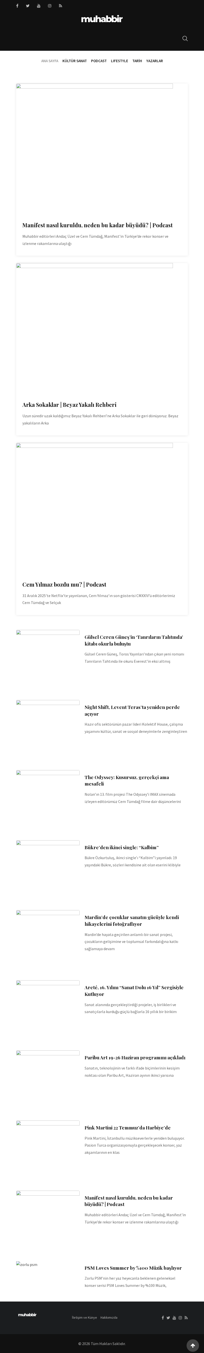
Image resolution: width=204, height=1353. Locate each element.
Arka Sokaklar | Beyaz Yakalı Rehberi (69, 404)
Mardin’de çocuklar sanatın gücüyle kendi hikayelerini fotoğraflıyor (132, 920)
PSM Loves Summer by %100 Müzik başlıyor (133, 1267)
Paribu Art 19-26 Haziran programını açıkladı (135, 1057)
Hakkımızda (109, 1317)
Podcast (99, 60)
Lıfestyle (119, 60)
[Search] (185, 38)
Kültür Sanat (74, 60)
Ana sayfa (49, 60)
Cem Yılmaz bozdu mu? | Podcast (64, 584)
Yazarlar (154, 60)
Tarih (137, 60)
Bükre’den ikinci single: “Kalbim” (122, 847)
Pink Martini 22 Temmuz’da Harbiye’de (128, 1127)
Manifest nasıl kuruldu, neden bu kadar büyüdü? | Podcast (97, 225)
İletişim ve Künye (84, 1317)
